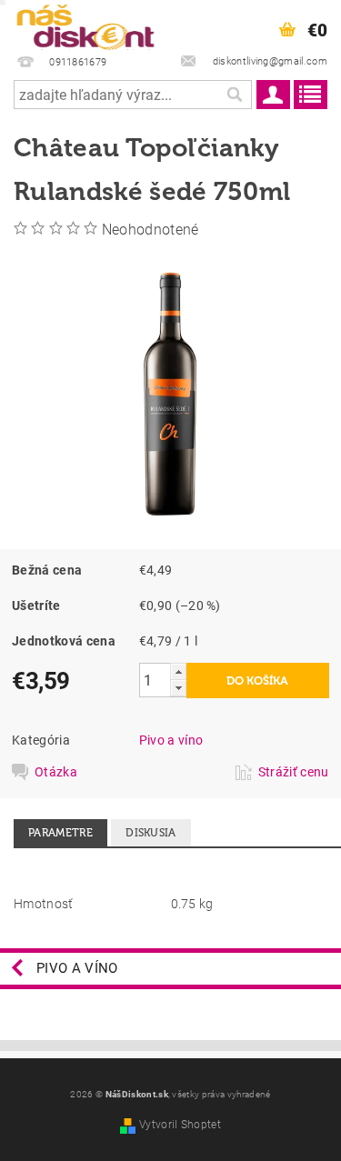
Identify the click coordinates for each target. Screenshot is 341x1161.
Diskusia (150, 832)
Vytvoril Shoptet (180, 1124)
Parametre (60, 832)
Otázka (56, 772)
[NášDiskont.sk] (85, 23)
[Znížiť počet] (178, 687)
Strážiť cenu (293, 772)
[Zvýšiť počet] (178, 671)
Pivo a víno (171, 740)
